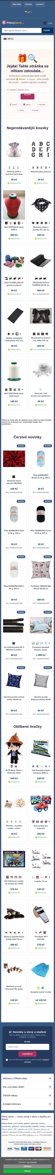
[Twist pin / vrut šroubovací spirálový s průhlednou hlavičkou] (41, 371)
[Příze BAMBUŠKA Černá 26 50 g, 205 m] (41, 514)
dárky (20, 1123)
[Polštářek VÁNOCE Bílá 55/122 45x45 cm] (41, 570)
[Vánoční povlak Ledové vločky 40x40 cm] (14, 680)
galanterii (15, 1126)
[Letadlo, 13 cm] (41, 859)
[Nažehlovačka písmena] (41, 149)
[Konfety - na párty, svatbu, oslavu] (14, 804)
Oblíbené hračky (27, 727)
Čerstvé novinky (28, 437)
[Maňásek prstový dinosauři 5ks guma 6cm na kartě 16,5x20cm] (14, 970)
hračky (42, 1126)
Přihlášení (16, 4)
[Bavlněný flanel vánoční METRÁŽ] (14, 459)
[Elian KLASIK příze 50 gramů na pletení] (14, 260)
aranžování (6, 1126)
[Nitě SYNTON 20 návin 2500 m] (14, 205)
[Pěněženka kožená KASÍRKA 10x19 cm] (41, 260)
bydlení (27, 1123)
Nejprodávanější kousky (27, 128)
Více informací (32, 1162)
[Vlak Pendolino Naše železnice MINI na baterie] (41, 748)
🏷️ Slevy (20, 110)
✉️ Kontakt (34, 110)
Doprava (28, 4)
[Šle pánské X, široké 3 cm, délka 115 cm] (41, 316)
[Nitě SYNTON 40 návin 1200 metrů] (14, 371)
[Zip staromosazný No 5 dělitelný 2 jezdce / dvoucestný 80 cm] (14, 625)
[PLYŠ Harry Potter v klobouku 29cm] (14, 748)
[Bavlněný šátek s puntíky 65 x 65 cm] (41, 205)
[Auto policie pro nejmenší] (41, 804)
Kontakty (40, 4)
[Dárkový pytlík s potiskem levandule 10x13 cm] (14, 149)
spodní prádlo (25, 1126)
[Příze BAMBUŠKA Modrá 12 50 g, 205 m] (41, 459)
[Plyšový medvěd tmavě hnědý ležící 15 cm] (14, 914)
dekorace (34, 1123)
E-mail (27, 1042)
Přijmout (27, 1171)
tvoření (42, 1123)
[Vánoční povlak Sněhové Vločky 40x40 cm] (41, 680)
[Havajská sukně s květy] (41, 970)
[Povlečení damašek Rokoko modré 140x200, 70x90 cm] (41, 625)
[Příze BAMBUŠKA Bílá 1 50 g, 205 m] (14, 570)
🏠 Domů (13, 104)
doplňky (35, 1126)
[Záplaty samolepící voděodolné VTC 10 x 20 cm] (14, 316)
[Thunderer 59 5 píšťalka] (41, 914)
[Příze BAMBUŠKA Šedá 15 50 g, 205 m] (14, 514)
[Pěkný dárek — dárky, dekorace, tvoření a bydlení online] (14, 22)
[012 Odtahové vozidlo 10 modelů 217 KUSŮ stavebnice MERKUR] (14, 859)
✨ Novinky (41, 104)
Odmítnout (27, 1166)
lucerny (50, 1126)
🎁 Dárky (26, 104)
